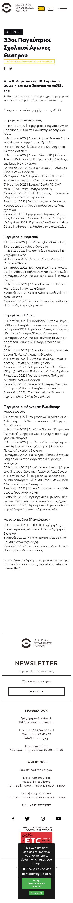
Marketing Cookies (38, 874)
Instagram (43, 819)
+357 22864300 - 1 (40, 730)
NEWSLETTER (36, 663)
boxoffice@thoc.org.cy (36, 769)
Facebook (13, 819)
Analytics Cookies (38, 869)
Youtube (58, 819)
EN (58, 8)
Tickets (41, 8)
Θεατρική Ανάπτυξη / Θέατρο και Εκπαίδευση (29, 61)
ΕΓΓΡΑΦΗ (37, 691)
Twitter (12, 68)
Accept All (36, 893)
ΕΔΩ (17, 568)
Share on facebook (6, 68)
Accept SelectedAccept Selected (36, 883)
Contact (50, 8)
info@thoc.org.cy (36, 738)
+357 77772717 (40, 805)
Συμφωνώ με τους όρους (38, 681)
